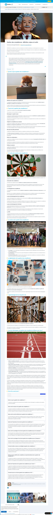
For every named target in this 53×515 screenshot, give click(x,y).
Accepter (4, 511)
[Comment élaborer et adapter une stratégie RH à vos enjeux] (26, 498)
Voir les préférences (15, 511)
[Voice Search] (38, 394)
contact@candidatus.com (27, 7)
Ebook (20, 4)
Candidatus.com (45, 4)
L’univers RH (31, 4)
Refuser (10, 511)
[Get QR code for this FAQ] (25, 400)
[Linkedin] (43, 7)
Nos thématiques (37, 4)
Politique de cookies (7, 513)
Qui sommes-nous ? (25, 4)
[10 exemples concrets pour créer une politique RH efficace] (39, 498)
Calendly (32, 7)
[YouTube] (46, 7)
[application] (33, 4)
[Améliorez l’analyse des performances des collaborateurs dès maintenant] (13, 498)
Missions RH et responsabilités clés (26, 44)
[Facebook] (44, 7)
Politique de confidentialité (12, 513)
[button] (18, 504)
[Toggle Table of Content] (12, 69)
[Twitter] (45, 7)
